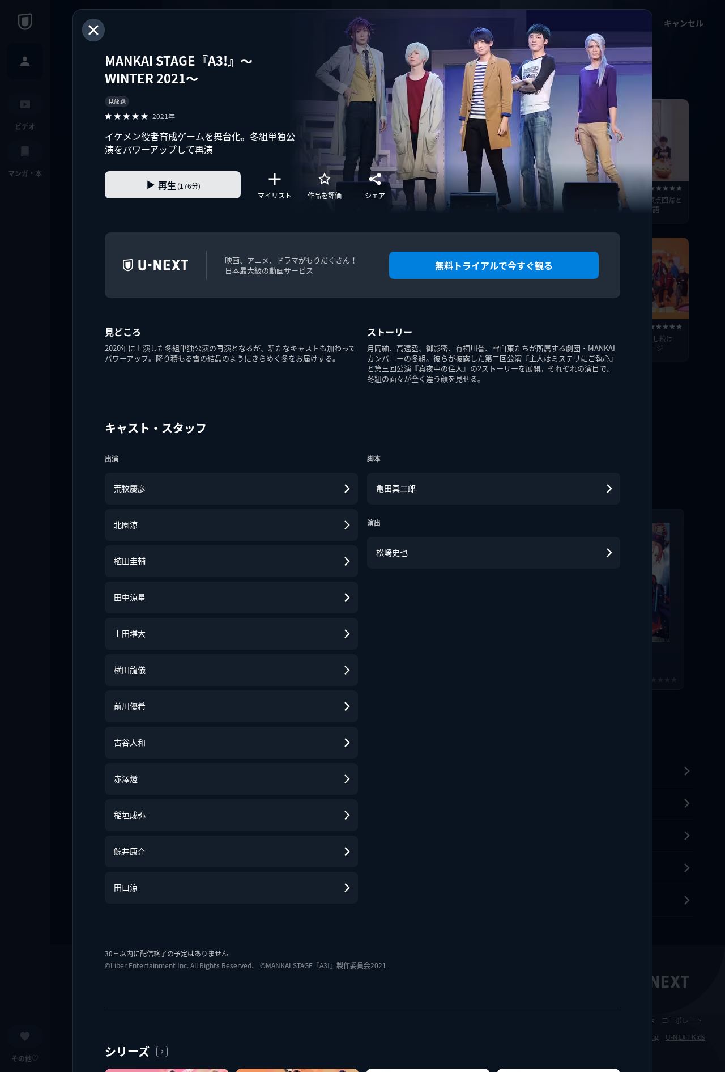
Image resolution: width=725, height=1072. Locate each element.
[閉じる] (93, 30)
